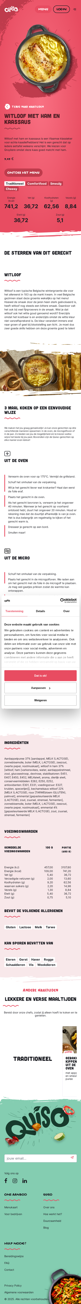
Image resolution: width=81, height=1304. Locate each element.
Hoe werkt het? (52, 1214)
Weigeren (40, 700)
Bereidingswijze (14, 1256)
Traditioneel (15, 183)
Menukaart (11, 1207)
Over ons (48, 1207)
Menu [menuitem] (43, 9)
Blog (46, 1227)
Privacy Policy (13, 1285)
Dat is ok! (40, 675)
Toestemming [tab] (14, 611)
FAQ (6, 1263)
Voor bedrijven (13, 1214)
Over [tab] (66, 611)
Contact (9, 1269)
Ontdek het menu (23, 172)
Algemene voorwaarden (19, 1292)
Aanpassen (38, 687)
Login (61, 9)
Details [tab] (40, 611)
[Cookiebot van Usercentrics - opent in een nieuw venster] (60, 600)
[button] (72, 1158)
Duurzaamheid (52, 1220)
